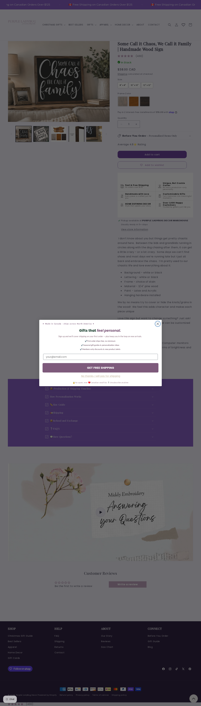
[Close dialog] (157, 324)
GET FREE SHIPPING (100, 368)
